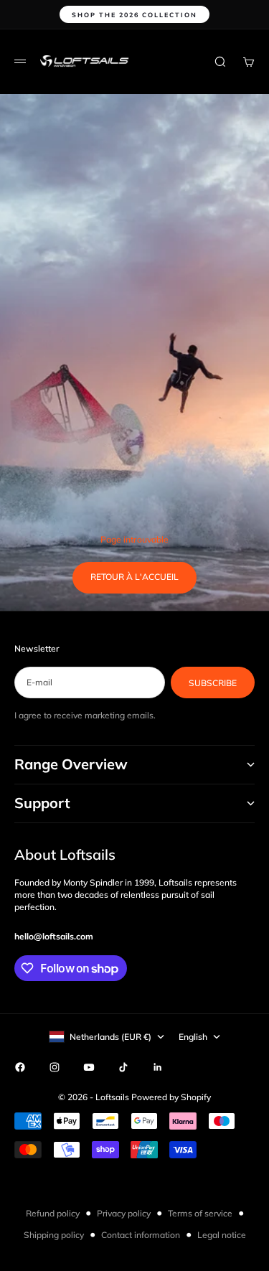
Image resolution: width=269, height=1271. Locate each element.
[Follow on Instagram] (54, 1067)
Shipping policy (54, 1234)
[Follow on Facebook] (20, 1067)
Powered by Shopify (171, 1097)
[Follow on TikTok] (123, 1067)
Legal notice (221, 1234)
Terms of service (200, 1213)
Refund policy (53, 1213)
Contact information (140, 1234)
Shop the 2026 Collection (134, 15)
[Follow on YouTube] (89, 1067)
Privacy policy (124, 1213)
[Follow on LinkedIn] (158, 1067)
